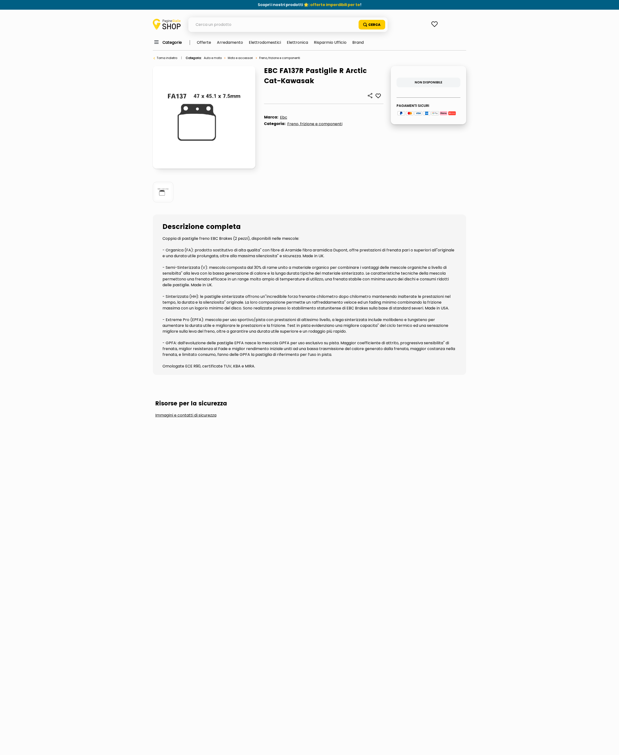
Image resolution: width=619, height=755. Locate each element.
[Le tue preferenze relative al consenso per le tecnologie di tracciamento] (610, 746)
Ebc (283, 117)
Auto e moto (213, 58)
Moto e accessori (240, 58)
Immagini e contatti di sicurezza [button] (185, 415)
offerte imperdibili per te (335, 4)
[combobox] (288, 24)
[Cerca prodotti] (372, 24)
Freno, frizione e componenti (279, 58)
